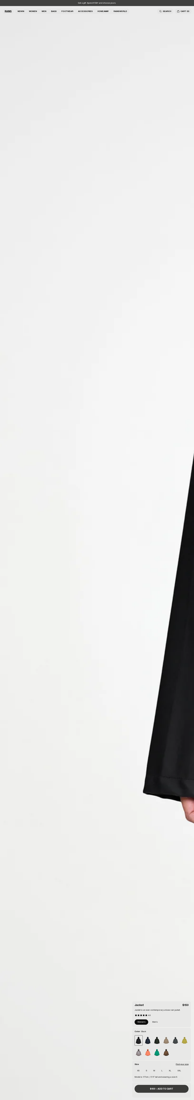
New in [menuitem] (21, 11)
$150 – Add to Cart (161, 1088)
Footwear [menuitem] (67, 11)
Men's (155, 1022)
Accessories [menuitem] (85, 11)
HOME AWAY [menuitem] (103, 11)
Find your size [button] (182, 1064)
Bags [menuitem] (54, 11)
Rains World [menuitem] (120, 11)
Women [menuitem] (33, 11)
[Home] (8, 11)
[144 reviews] (143, 1015)
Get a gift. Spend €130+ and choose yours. (97, 3)
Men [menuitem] (44, 11)
